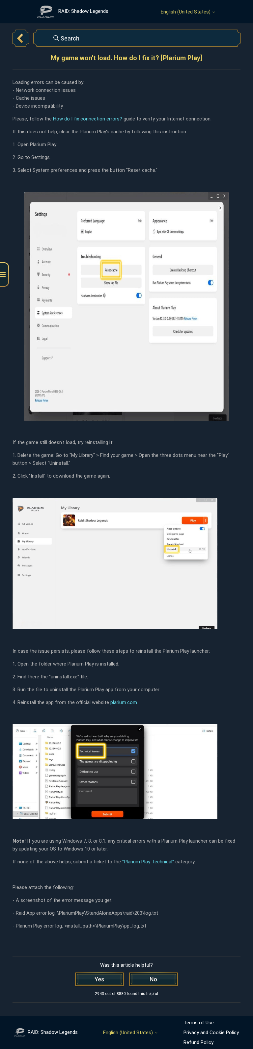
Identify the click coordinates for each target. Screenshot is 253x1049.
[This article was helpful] (99, 979)
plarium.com (123, 702)
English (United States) (186, 12)
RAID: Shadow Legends (53, 1032)
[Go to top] (238, 1023)
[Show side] (4, 274)
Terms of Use (198, 1023)
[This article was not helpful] (153, 979)
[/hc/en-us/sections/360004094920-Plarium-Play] (20, 38)
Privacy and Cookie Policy (211, 1033)
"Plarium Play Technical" (148, 862)
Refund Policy (198, 1042)
